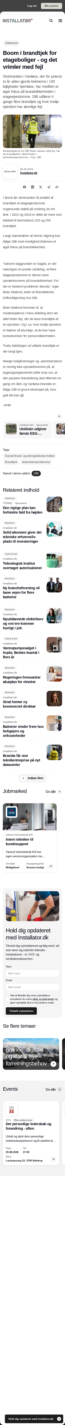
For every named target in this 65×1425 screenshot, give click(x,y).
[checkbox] (7, 999)
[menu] (60, 20)
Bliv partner (51, 5)
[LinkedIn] (32, 187)
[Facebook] (24, 187)
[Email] (49, 187)
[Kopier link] (56, 187)
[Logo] (17, 20)
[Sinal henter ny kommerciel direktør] (32, 700)
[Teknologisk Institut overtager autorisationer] (32, 561)
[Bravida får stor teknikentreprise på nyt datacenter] (32, 756)
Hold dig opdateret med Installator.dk (31, 1418)
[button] (59, 416)
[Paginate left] (5, 837)
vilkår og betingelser (43, 999)
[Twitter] (40, 187)
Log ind (32, 5)
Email (9, 980)
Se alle (51, 792)
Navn (9, 966)
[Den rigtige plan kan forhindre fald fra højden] (32, 506)
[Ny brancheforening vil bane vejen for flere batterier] (32, 588)
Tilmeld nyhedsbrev (21, 1010)
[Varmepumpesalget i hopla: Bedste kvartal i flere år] (32, 648)
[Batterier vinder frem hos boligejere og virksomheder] (32, 726)
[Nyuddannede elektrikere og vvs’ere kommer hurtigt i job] (32, 619)
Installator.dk (28, 173)
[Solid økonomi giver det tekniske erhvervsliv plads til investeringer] (32, 532)
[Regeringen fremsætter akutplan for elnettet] (32, 675)
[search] (51, 20)
